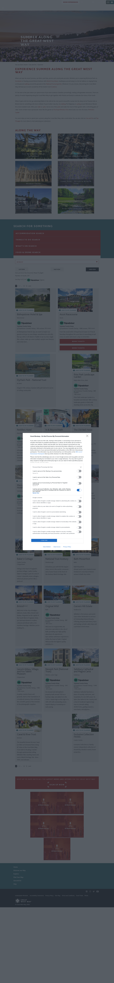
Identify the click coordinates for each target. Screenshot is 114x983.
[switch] (79, 471)
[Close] (88, 436)
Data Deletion (47, 546)
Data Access (57, 546)
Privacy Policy (67, 546)
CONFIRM (44, 540)
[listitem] (57, 467)
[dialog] (57, 491)
